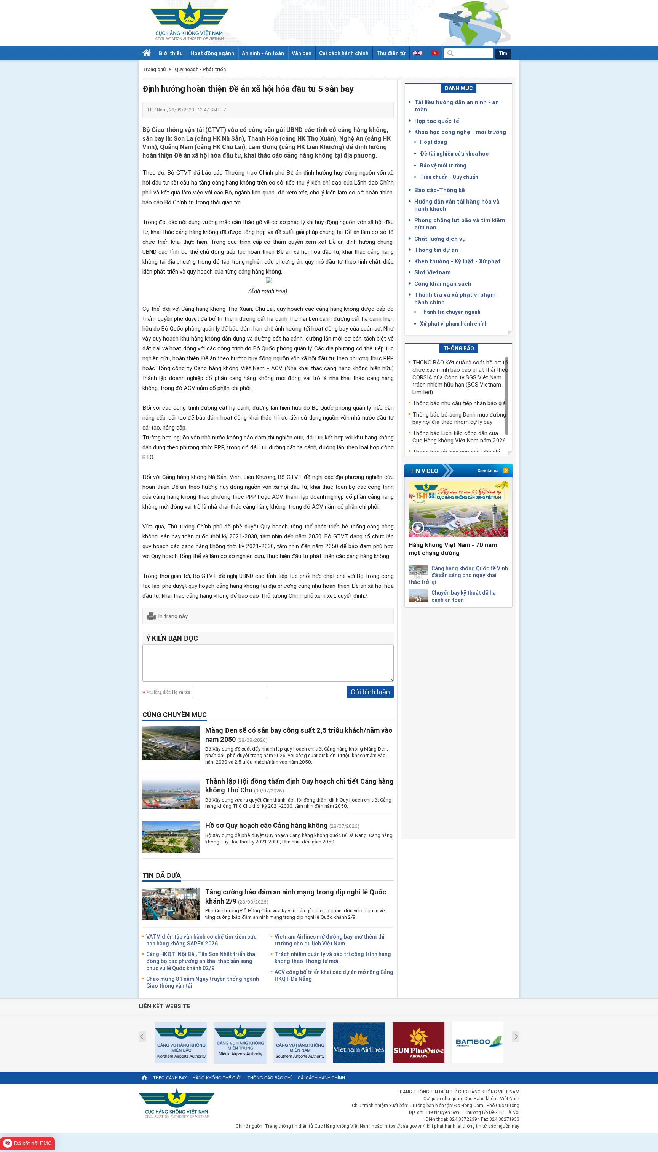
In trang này (173, 616)
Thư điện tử (391, 53)
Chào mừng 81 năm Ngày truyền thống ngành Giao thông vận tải (202, 982)
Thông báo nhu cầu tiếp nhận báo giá (459, 403)
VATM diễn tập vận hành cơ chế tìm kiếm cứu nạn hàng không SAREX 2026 (201, 940)
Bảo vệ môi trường (443, 165)
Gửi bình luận (370, 691)
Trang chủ (154, 69)
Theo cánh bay (170, 1078)
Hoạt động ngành (212, 53)
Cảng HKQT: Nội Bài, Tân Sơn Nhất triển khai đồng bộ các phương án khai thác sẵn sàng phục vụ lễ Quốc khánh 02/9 (201, 960)
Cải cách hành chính (344, 53)
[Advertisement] (458, 722)
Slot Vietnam (432, 272)
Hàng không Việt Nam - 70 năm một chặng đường (453, 549)
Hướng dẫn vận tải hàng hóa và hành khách (457, 205)
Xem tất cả (488, 470)
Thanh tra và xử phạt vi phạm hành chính (455, 298)
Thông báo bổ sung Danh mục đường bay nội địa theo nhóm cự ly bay (459, 418)
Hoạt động (433, 141)
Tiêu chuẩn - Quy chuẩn (449, 176)
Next (516, 1036)
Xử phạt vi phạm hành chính (454, 323)
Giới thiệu (170, 53)
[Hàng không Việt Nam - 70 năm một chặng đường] (458, 509)
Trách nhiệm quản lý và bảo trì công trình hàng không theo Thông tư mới (333, 957)
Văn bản (301, 53)
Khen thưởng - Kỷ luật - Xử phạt (457, 261)
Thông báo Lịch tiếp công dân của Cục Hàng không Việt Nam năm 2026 (459, 436)
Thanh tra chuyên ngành (450, 311)
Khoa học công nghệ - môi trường (460, 131)
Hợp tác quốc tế (436, 120)
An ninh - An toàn (263, 53)
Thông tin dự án (436, 249)
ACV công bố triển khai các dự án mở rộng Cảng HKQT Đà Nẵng (334, 975)
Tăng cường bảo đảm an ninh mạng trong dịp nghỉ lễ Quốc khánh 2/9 (295, 896)
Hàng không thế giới (217, 1078)
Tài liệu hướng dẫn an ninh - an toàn (456, 105)
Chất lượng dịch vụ (440, 238)
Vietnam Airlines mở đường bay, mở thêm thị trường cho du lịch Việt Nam (330, 940)
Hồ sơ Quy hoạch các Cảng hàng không (267, 825)
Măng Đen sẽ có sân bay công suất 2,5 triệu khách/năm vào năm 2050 (299, 734)
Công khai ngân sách (442, 283)
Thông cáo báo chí (270, 1078)
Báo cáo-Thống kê (439, 190)
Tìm (503, 53)
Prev (141, 1036)
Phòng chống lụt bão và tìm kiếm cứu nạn (459, 223)
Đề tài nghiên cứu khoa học (454, 153)
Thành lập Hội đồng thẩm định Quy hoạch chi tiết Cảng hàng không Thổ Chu (299, 785)
